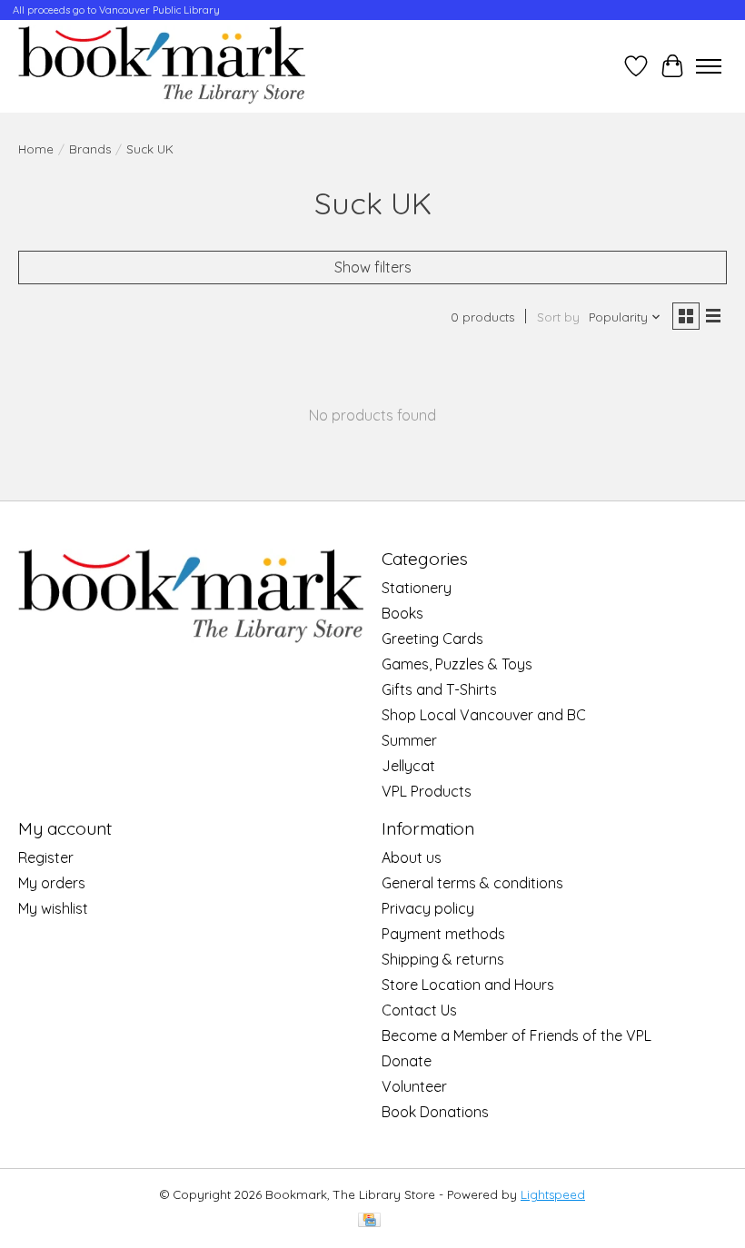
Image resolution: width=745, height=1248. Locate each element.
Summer (409, 740)
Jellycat (408, 766)
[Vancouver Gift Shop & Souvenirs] (161, 66)
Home (36, 149)
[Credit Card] (369, 1221)
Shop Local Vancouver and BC (484, 715)
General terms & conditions (472, 883)
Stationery (417, 588)
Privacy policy (428, 908)
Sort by (558, 317)
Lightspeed (553, 1194)
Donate (407, 1061)
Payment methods (443, 934)
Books (402, 613)
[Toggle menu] (708, 66)
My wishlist (53, 908)
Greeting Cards (432, 638)
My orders (51, 883)
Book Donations (435, 1112)
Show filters (373, 267)
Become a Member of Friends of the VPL (516, 1035)
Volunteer (414, 1086)
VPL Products (427, 791)
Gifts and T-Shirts (439, 689)
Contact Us (419, 1010)
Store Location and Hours (468, 985)
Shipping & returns (443, 959)
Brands (90, 149)
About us (412, 857)
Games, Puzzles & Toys (457, 664)
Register (46, 857)
